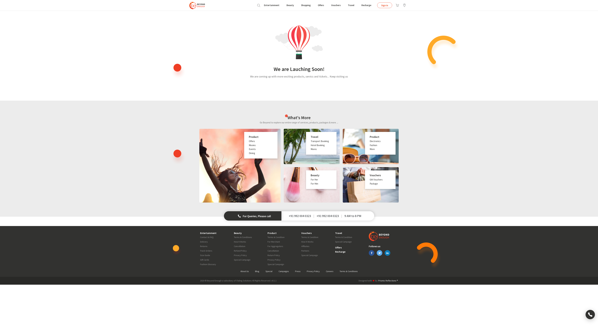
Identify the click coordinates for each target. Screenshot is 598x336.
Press (298, 271)
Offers (321, 5)
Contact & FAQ (207, 237)
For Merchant (274, 241)
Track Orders (206, 250)
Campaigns (284, 271)
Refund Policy (240, 250)
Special (269, 271)
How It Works (240, 241)
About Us (244, 271)
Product (272, 233)
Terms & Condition (276, 237)
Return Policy (274, 255)
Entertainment (271, 5)
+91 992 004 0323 (300, 216)
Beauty (290, 5)
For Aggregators (275, 246)
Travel (351, 5)
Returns (203, 246)
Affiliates (305, 246)
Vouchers (336, 5)
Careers (329, 271)
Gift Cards (204, 259)
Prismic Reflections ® (388, 280)
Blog (257, 271)
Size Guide (205, 255)
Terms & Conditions (243, 237)
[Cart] (397, 5)
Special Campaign (242, 259)
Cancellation (239, 246)
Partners (305, 250)
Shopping (306, 5)
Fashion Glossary (208, 264)
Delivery (204, 241)
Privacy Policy (240, 255)
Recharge (366, 5)
